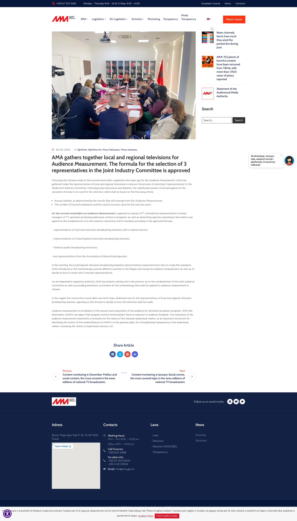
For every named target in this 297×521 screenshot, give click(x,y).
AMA (83, 19)
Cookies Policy (145, 515)
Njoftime (82, 149)
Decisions (158, 440)
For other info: (119, 461)
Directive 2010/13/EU (165, 446)
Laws (155, 435)
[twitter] (242, 401)
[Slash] (124, 373)
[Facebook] (113, 354)
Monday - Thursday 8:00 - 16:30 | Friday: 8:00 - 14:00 (111, 3)
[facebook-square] (230, 401)
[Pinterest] (127, 354)
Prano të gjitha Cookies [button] (167, 516)
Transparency (170, 19)
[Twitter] (120, 354)
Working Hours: (116, 435)
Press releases (129, 149)
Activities (137, 19)
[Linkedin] (135, 354)
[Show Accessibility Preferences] (7, 513)
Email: (121, 469)
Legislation (98, 19)
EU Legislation (118, 19)
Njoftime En (94, 149)
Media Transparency (188, 17)
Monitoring (154, 19)
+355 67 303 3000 (66, 3)
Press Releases (111, 149)
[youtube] (236, 401)
